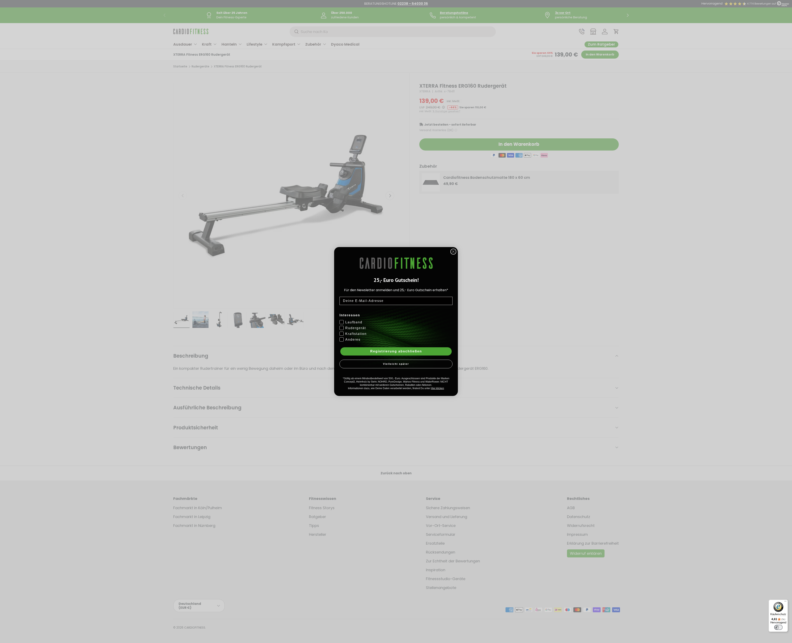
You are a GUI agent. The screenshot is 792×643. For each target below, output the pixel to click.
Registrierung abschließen (396, 351)
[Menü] (785, 602)
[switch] (778, 627)
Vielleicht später (396, 364)
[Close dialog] (453, 251)
